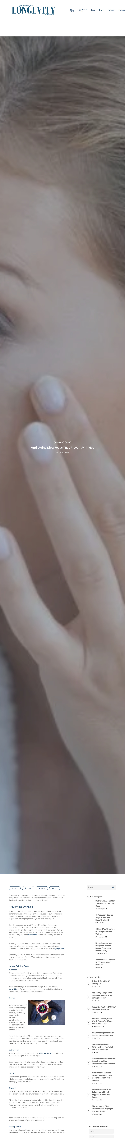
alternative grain (46, 1053)
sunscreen (32, 935)
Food (68, 442)
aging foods (59, 948)
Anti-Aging (59, 442)
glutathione (14, 989)
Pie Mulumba (64, 452)
